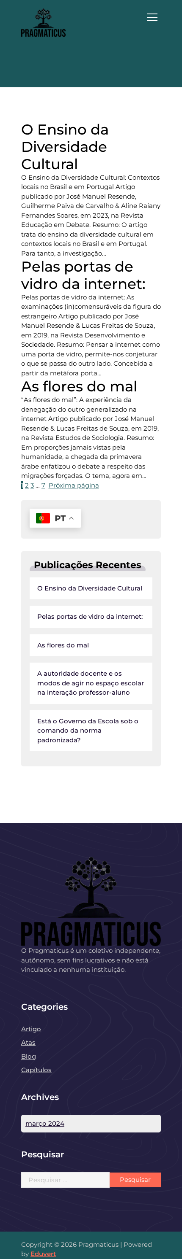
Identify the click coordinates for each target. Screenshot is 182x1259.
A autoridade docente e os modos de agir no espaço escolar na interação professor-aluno (90, 682)
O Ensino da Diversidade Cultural (89, 588)
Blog (28, 1056)
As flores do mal (63, 645)
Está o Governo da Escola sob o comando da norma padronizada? (87, 730)
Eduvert (43, 1254)
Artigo (31, 1029)
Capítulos (36, 1070)
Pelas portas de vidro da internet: (90, 616)
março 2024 (44, 1123)
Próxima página (74, 485)
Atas (28, 1042)
